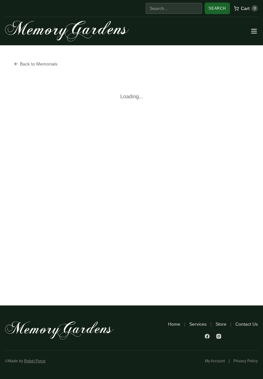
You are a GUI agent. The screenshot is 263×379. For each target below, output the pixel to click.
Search (217, 8)
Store (221, 324)
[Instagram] (219, 336)
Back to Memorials (38, 63)
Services (198, 324)
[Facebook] (207, 336)
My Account (215, 361)
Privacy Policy (245, 361)
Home (174, 324)
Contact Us (246, 324)
